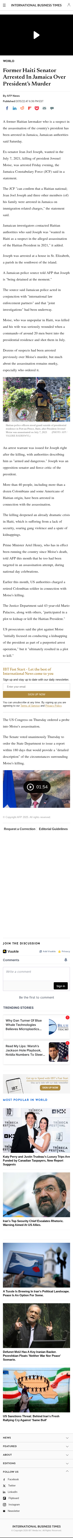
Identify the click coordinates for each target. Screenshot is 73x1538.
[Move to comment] (51, 108)
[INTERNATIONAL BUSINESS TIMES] (36, 5)
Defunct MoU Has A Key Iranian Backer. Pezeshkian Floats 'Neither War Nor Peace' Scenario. (32, 1355)
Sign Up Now (50, 1087)
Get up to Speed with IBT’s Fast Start (47, 1078)
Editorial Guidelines (53, 829)
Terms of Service (30, 705)
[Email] (44, 108)
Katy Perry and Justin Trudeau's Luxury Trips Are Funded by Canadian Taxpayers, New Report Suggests (36, 1160)
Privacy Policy (53, 705)
